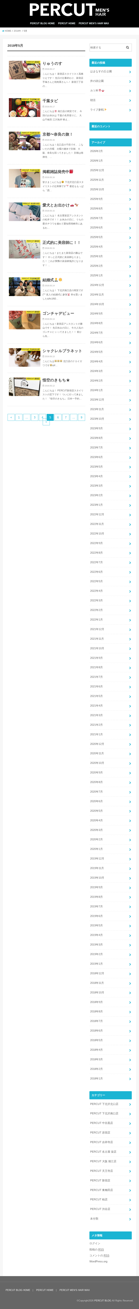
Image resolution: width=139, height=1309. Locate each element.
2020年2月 (96, 839)
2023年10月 (97, 418)
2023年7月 (96, 447)
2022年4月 (96, 590)
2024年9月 (96, 313)
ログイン (94, 1243)
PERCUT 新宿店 (100, 1180)
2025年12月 (97, 170)
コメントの (99, 1255)
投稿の (96, 1249)
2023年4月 (96, 476)
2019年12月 (97, 858)
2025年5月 (96, 237)
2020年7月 (96, 791)
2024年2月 (96, 380)
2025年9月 (96, 199)
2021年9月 (96, 657)
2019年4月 (96, 935)
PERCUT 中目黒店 (101, 1123)
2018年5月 (96, 1040)
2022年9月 (96, 543)
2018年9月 (96, 1002)
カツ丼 (94, 90)
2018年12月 (97, 973)
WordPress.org (98, 1261)
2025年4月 (96, 246)
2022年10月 (97, 533)
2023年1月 (96, 504)
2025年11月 (97, 179)
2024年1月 (96, 390)
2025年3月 (96, 256)
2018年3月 (96, 1059)
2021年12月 (97, 629)
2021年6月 (96, 686)
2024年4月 (96, 361)
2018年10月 (97, 992)
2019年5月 (96, 925)
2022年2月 (96, 610)
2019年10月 (97, 877)
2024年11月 (97, 294)
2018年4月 (96, 1049)
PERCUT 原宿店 (100, 1132)
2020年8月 (96, 782)
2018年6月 (96, 1030)
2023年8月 (96, 438)
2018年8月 (96, 1011)
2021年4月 (96, 705)
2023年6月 (96, 457)
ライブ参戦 (97, 109)
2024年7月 (96, 332)
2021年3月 (96, 715)
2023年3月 (96, 485)
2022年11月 (97, 524)
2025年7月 (96, 218)
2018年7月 (96, 1021)
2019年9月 (96, 887)
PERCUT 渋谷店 (100, 1209)
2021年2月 (96, 724)
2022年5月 (96, 581)
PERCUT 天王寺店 (101, 1170)
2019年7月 (96, 906)
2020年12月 (97, 744)
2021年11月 (97, 638)
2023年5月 (96, 466)
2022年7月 (96, 562)
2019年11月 (97, 868)
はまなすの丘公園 (101, 71)
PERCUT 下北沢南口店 (104, 1113)
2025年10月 (97, 189)
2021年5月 (96, 696)
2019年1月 (96, 963)
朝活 (93, 100)
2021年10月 (97, 648)
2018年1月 (96, 1078)
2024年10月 (97, 304)
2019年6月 (96, 916)
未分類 (94, 1218)
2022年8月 (96, 552)
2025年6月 (96, 227)
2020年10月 (97, 763)
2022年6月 (96, 571)
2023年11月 (97, 409)
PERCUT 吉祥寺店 (101, 1142)
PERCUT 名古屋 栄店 (103, 1151)
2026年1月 (96, 160)
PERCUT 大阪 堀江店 (103, 1161)
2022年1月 (96, 619)
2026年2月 (96, 151)
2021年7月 (96, 676)
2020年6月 (96, 801)
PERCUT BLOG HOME (42, 23)
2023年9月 (96, 428)
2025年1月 (96, 275)
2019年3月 (96, 944)
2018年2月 (96, 1069)
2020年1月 (96, 849)
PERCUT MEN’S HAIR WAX (94, 23)
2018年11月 (97, 982)
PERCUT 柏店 (99, 1199)
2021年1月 (96, 734)
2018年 (17, 31)
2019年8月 (96, 896)
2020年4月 (96, 820)
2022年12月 (97, 514)
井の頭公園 (97, 81)
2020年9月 (96, 772)
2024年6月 (96, 342)
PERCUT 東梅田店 (101, 1190)
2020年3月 (96, 830)
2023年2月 (96, 495)
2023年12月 (97, 399)
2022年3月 (96, 600)
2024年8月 (96, 323)
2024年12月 (97, 285)
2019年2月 (96, 954)
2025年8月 (96, 208)
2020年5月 (96, 810)
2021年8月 (96, 667)
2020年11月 (97, 753)
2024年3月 (96, 371)
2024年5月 (96, 351)
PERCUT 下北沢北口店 (104, 1104)
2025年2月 (96, 265)
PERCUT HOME (66, 23)
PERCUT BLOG (102, 1300)
